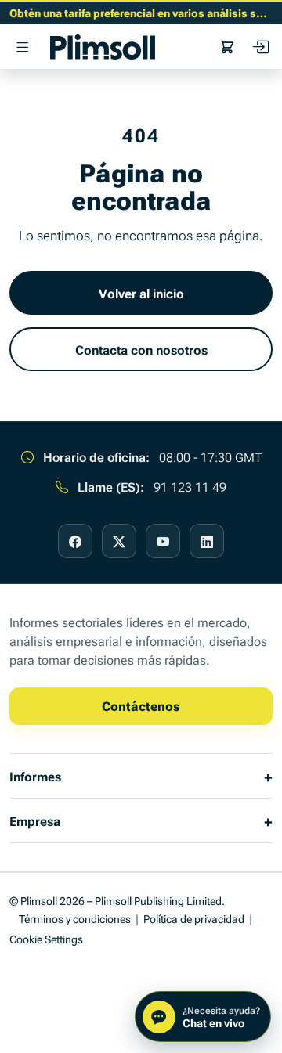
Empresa (34, 820)
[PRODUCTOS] (22, 47)
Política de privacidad (193, 918)
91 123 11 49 (190, 486)
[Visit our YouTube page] (163, 541)
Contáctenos (141, 705)
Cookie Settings (46, 938)
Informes (35, 775)
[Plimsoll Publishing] (102, 47)
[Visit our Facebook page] (75, 541)
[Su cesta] (227, 47)
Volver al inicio (141, 292)
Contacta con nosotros (141, 349)
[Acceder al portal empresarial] (260, 47)
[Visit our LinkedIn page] (207, 541)
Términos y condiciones (75, 918)
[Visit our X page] (119, 541)
